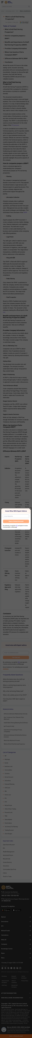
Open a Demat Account (16, 521)
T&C (17, 525)
